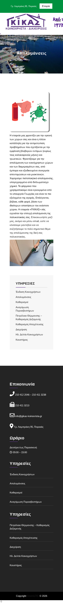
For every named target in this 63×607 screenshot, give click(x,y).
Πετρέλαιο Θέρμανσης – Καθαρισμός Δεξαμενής (30, 527)
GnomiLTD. (33, 596)
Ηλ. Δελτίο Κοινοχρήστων (29, 334)
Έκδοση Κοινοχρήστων (28, 291)
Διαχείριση (21, 329)
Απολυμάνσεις (23, 297)
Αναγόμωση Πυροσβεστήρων (26, 501)
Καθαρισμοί (22, 302)
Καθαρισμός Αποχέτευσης (29, 324)
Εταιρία (46, 6)
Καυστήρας (22, 339)
